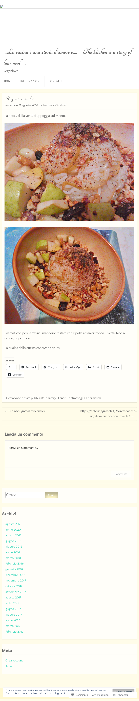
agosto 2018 (13, 535)
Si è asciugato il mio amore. (25, 411)
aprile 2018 (12, 552)
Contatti (55, 81)
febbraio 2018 (14, 563)
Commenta (120, 474)
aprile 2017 (12, 620)
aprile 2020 (13, 529)
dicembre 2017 (15, 575)
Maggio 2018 (13, 546)
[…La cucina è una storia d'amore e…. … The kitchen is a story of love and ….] (69, 22)
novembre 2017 (15, 580)
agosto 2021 (13, 524)
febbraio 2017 (14, 631)
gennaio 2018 (14, 569)
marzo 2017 (13, 626)
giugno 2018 (13, 541)
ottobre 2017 (14, 586)
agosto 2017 (13, 597)
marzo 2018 (13, 558)
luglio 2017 (12, 603)
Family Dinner (56, 398)
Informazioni (30, 81)
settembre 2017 (15, 592)
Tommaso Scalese (54, 105)
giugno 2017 (13, 609)
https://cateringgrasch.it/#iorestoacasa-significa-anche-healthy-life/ (108, 413)
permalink (94, 398)
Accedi (9, 666)
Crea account (14, 660)
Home (8, 81)
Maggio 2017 (13, 614)
